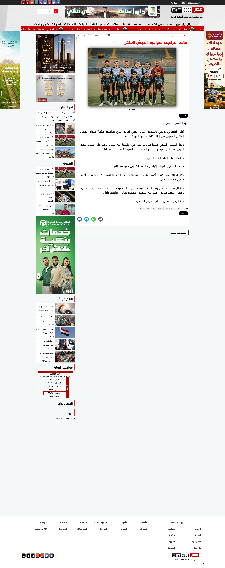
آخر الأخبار (67, 106)
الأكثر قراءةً (66, 298)
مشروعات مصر (156, 23)
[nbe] (112, 11)
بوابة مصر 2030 (177, 522)
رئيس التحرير (196, 535)
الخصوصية (196, 541)
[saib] (55, 53)
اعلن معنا (197, 547)
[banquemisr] (55, 88)
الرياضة (115, 23)
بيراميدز (179, 208)
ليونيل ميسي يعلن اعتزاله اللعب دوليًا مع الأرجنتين (56, 29)
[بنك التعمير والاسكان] (55, 255)
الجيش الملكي (156, 208)
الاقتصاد (126, 23)
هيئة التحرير (170, 535)
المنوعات (56, 23)
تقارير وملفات (41, 23)
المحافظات (70, 23)
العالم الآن (139, 23)
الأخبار (170, 23)
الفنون (93, 23)
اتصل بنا (171, 547)
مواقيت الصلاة (63, 367)
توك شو (104, 23)
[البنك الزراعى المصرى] (10, 108)
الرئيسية (180, 23)
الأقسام (143, 522)
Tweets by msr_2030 (65, 418)
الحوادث (83, 23)
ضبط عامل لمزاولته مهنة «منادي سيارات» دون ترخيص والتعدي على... (179, 29)
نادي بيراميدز (169, 208)
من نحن (171, 528)
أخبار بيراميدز (143, 208)
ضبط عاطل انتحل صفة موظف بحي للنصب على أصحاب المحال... (113, 29)
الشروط (171, 541)
